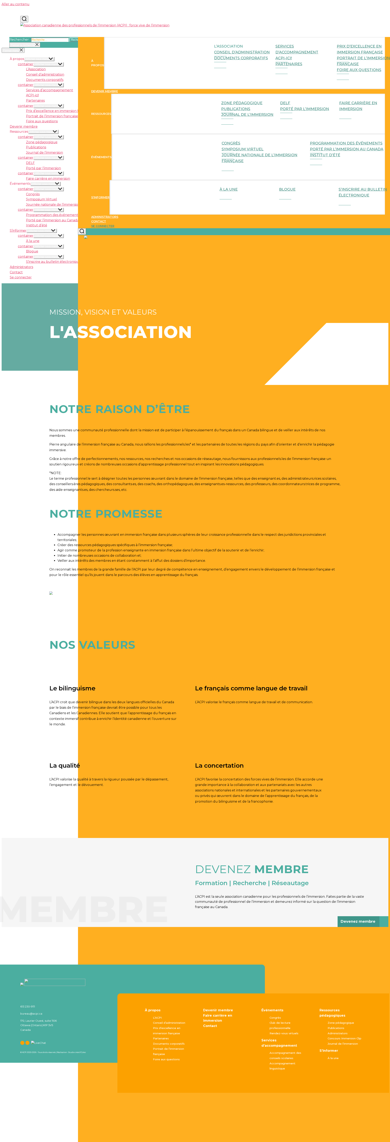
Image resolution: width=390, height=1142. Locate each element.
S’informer (100, 197)
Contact (98, 221)
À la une (229, 189)
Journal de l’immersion (247, 114)
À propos (152, 1010)
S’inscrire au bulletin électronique (363, 192)
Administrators (104, 217)
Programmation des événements (53, 215)
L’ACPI (157, 1017)
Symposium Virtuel (41, 199)
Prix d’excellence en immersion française (360, 49)
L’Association (36, 69)
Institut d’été (325, 155)
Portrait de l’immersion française (363, 61)
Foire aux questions (359, 70)
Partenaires (288, 64)
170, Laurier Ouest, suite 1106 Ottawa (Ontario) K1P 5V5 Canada (38, 1025)
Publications (36, 147)
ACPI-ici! (32, 95)
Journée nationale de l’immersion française (259, 158)
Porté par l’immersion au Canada (346, 149)
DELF (30, 163)
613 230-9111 (27, 1006)
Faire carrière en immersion (358, 106)
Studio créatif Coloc (77, 1052)
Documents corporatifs (241, 58)
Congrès (33, 194)
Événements (272, 1010)
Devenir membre (104, 91)
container (26, 64)
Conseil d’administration (45, 74)
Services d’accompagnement (296, 49)
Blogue (287, 189)
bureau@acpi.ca (31, 1013)
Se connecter (102, 226)
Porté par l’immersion (304, 109)
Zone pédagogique (41, 142)
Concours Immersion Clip (344, 1038)
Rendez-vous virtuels (284, 1033)
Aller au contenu (15, 4)
